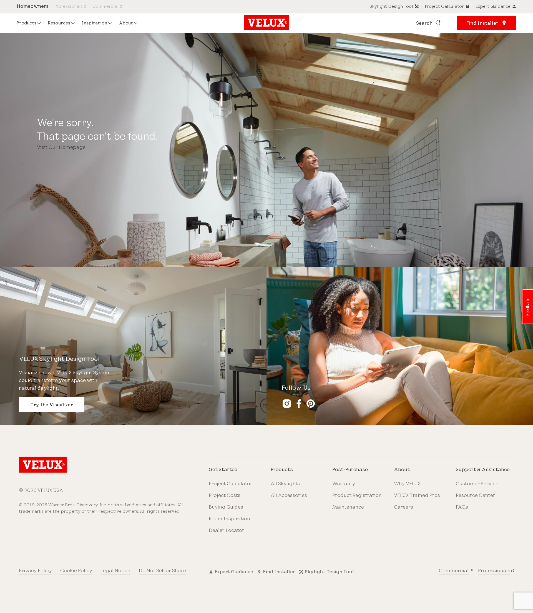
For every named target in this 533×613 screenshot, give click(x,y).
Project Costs (224, 495)
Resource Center (475, 495)
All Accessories (289, 495)
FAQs (462, 507)
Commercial (454, 570)
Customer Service (477, 483)
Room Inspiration (229, 518)
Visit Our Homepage (61, 147)
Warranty (343, 483)
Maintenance (348, 507)
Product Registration (357, 495)
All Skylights (285, 483)
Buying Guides (226, 507)
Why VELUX (407, 483)
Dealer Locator (226, 530)
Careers (403, 507)
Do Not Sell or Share (162, 570)
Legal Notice (115, 570)
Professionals (494, 570)
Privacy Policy (35, 570)
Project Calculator (230, 483)
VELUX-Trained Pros (417, 495)
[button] (527, 306)
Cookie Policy (76, 570)
